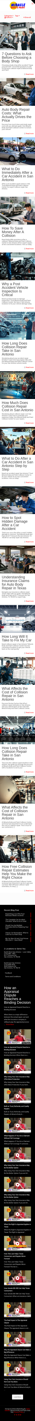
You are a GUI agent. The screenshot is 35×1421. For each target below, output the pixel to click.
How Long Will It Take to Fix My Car (17, 638)
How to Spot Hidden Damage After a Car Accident (15, 523)
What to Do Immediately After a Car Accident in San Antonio (17, 174)
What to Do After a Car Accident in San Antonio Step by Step (17, 463)
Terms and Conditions (13, 976)
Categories (8, 16)
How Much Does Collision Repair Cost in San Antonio (17, 406)
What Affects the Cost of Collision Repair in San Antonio (15, 693)
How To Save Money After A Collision (13, 232)
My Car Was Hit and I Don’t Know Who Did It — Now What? (16, 939)
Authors (9, 17)
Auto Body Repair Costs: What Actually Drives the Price (16, 114)
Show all (28, 17)
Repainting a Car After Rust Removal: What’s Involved (14, 914)
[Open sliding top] (33, 2)
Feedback (8, 973)
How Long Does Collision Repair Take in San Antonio (14, 348)
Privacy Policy (19, 1412)
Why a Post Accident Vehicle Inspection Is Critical (15, 289)
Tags (16, 16)
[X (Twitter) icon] (16, 1415)
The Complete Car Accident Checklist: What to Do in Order (15, 920)
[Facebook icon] (14, 1415)
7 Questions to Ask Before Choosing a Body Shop (17, 57)
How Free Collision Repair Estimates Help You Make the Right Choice (17, 872)
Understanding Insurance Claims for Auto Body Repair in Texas (15, 582)
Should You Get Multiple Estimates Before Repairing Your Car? (16, 927)
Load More (17, 1397)
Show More (10, 1024)
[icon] (20, 1415)
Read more (30, 74)
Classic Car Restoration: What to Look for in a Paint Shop (16, 933)
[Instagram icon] (18, 1415)
